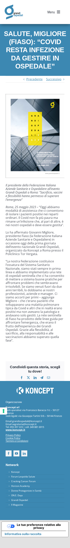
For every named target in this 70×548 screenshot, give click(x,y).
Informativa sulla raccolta (23, 534)
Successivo (53, 79)
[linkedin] (24, 453)
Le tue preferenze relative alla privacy (39, 526)
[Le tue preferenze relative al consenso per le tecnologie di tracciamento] (3, 411)
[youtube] (16, 453)
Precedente (34, 79)
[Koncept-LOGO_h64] (35, 388)
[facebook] (9, 453)
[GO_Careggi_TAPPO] (13, 6)
